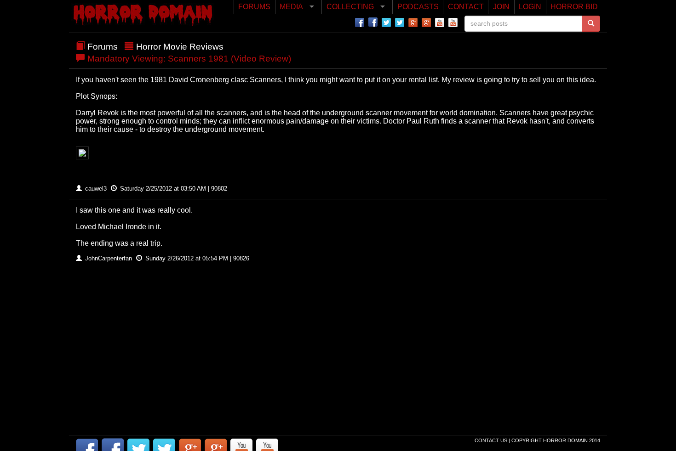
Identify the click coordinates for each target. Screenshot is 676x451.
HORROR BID (574, 7)
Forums (102, 46)
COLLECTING (350, 7)
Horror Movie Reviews (179, 46)
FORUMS (254, 7)
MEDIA (291, 7)
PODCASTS (418, 7)
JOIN (501, 7)
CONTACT (466, 7)
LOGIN (530, 7)
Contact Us (492, 440)
